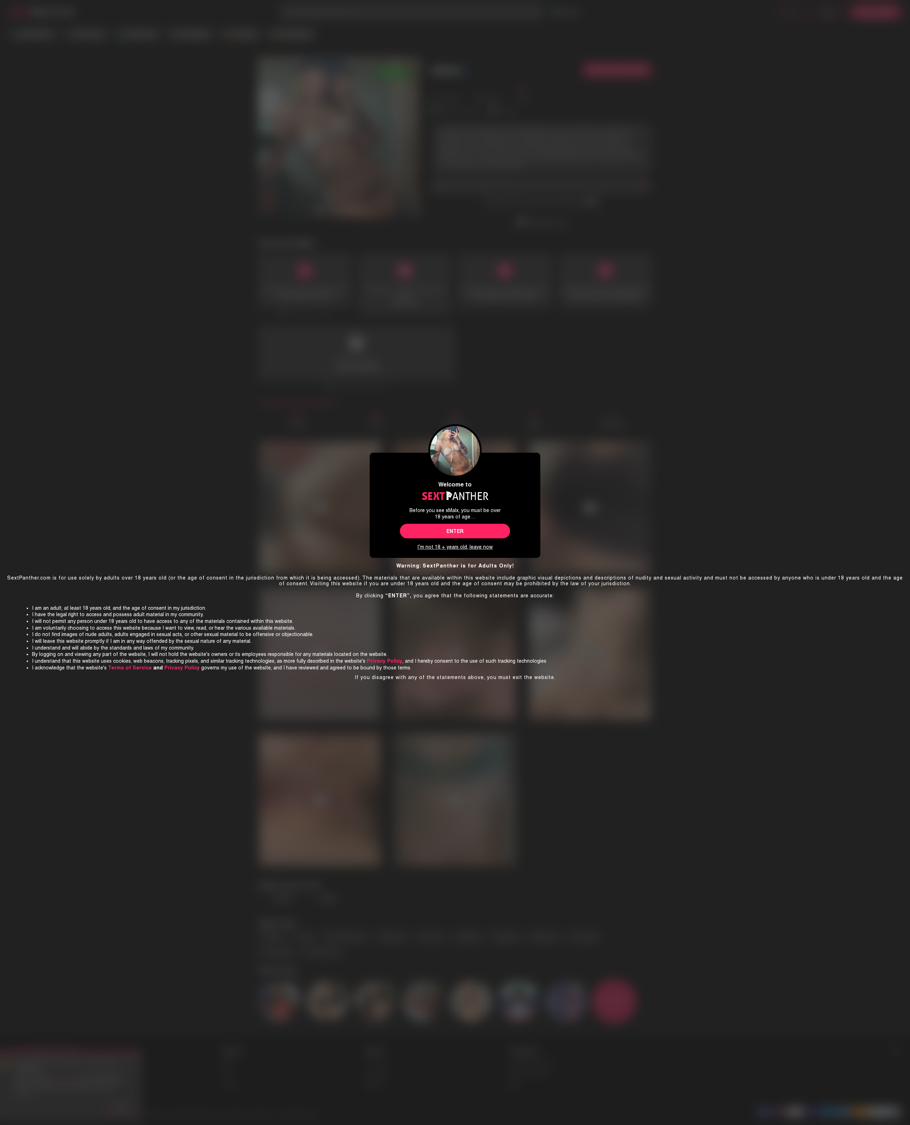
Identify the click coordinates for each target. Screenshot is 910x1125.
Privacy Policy (182, 668)
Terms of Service (130, 668)
